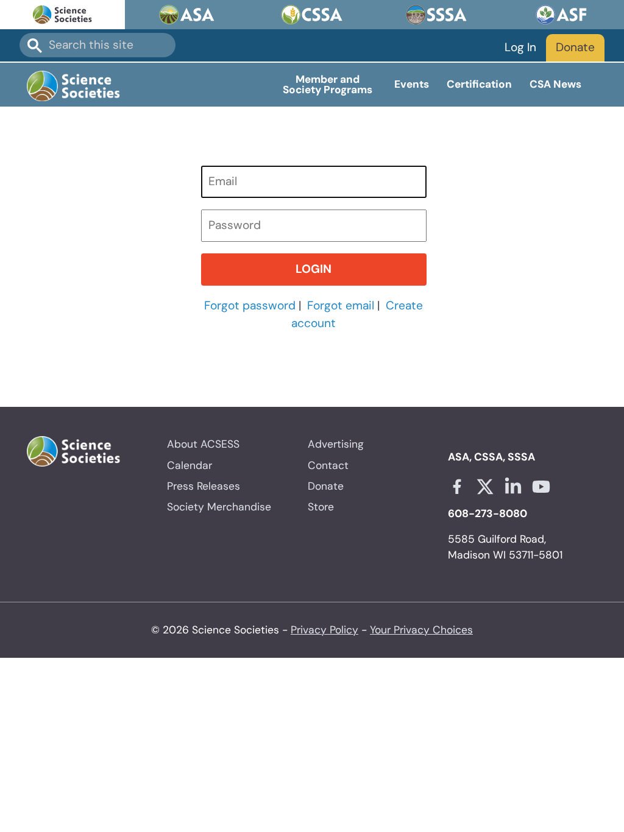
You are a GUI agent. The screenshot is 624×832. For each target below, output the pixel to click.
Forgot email (340, 305)
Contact (328, 465)
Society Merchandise (219, 506)
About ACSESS (203, 444)
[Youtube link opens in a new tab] (541, 487)
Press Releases (203, 486)
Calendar (189, 465)
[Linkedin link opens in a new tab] (513, 487)
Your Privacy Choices (421, 629)
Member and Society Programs (327, 84)
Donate (575, 47)
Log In (520, 47)
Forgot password (250, 305)
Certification (479, 84)
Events (411, 84)
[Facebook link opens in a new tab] (457, 487)
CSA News (555, 84)
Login (314, 269)
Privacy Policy (324, 629)
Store (321, 506)
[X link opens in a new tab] (485, 487)
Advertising (336, 444)
